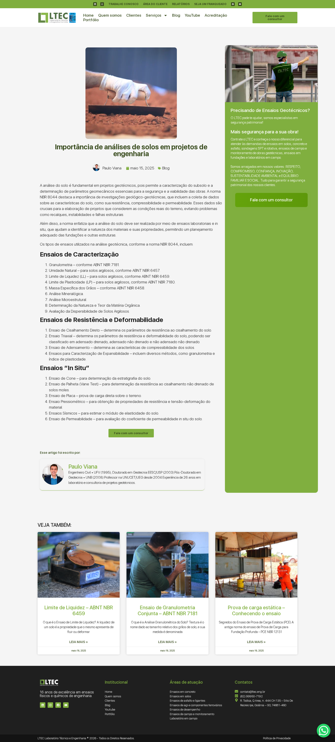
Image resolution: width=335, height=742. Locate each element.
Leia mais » (78, 642)
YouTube (192, 15)
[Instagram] (102, 4)
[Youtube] (240, 4)
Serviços (153, 15)
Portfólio (91, 20)
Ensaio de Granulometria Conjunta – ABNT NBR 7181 (168, 610)
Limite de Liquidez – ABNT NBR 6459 (78, 610)
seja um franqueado (210, 4)
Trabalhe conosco (123, 4)
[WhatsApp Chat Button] (323, 730)
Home (88, 15)
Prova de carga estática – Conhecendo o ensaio (256, 610)
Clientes (133, 15)
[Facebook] (233, 4)
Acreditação (216, 15)
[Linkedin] (95, 4)
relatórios (181, 4)
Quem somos (110, 15)
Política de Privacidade (277, 738)
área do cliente (155, 4)
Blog (176, 15)
